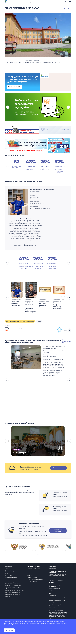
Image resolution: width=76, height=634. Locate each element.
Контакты (51, 582)
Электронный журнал (11, 582)
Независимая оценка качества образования (57, 572)
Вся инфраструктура (66, 341)
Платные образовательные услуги (58, 597)
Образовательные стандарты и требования (57, 594)
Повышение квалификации (12, 592)
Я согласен (9, 630)
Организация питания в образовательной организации (57, 599)
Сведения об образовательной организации (57, 585)
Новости (29, 573)
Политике (15, 625)
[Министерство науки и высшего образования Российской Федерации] (49, 546)
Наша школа (8, 566)
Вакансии (7, 596)
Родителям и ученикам (33, 566)
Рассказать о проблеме (58, 530)
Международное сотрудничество (58, 604)
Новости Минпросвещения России (14, 590)
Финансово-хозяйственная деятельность (56, 606)
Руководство (52, 602)
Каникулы (29, 575)
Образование (52, 592)
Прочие (39, 321)
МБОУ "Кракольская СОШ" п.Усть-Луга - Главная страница (20, 321)
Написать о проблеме (14, 86)
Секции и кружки (32, 577)
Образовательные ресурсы (12, 583)
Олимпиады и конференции (35, 579)
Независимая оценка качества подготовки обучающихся (57, 579)
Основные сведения (54, 588)
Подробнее (67, 9)
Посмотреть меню (58, 468)
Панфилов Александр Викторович (57, 306)
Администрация (9, 570)
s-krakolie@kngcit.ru (40, 535)
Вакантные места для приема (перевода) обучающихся (57, 609)
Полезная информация (33, 568)
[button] (66, 1)
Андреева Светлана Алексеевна (43, 305)
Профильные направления (12, 573)
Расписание (52, 566)
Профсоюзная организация (12, 594)
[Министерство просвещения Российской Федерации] (19, 546)
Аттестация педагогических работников (12, 588)
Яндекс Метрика (34, 621)
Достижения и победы (11, 577)
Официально (52, 568)
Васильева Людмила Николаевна (42, 189)
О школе (7, 568)
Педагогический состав (11, 572)
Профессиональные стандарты (13, 585)
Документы (52, 590)
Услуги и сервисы (32, 581)
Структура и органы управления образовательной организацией (58, 613)
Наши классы (8, 575)
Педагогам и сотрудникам (12, 580)
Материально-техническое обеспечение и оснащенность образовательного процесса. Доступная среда (57, 617)
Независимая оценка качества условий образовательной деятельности (57, 576)
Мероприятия (31, 572)
